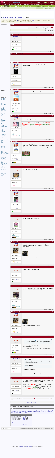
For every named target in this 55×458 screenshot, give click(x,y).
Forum (7, 6)
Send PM (45, 87)
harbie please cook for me (15, 410)
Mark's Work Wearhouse (4, 134)
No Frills (2, 142)
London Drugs (3, 131)
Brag (38, 6)
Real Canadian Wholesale (5, 154)
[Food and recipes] (48, 4)
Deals (7, 4)
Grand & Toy (3, 117)
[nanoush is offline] (16, 98)
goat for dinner (43, 409)
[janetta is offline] (16, 295)
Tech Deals (11, 4)
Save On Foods (3, 157)
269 (16, 350)
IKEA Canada (3, 125)
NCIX (2, 141)
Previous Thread (30, 402)
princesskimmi (16, 192)
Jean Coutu (2, 127)
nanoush (16, 91)
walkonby (16, 243)
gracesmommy (16, 64)
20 (16, 133)
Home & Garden (39, 4)
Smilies (24, 417)
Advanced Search (49, 8)
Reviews (32, 4)
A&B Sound (3, 98)
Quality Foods (3, 151)
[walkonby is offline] (16, 250)
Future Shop (3, 116)
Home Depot (3, 121)
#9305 (52, 141)
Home (5, 4)
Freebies (21, 4)
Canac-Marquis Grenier (4, 105)
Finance (28, 4)
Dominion (2, 108)
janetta (15, 287)
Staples (2, 161)
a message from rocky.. (20, 409)
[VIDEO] (24, 419)
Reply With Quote (51, 51)
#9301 (52, 34)
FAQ (2, 8)
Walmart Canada (3, 173)
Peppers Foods (3, 145)
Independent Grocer (4, 126)
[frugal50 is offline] (16, 225)
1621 (41, 28)
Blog (2, 6)
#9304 (52, 115)
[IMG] (24, 418)
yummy (27, 412)
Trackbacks (24, 421)
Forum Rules (24, 424)
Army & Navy (3, 100)
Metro (2, 137)
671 (34, 28)
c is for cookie (26, 409)
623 (31, 28)
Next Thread (35, 402)
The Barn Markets (3, 164)
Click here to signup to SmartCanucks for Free (17, 53)
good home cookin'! (49, 409)
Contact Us (21, 428)
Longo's (2, 132)
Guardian (2, 118)
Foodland (2, 114)
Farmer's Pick (3, 112)
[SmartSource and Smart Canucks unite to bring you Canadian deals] (5, 92)
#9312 (52, 311)
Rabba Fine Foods (4, 152)
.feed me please (13, 409)
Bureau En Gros (3, 104)
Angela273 (16, 380)
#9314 (52, 356)
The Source (2, 166)
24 (16, 259)
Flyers (18, 4)
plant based (33, 411)
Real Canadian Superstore (5, 153)
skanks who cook (43, 411)
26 (16, 208)
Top (30, 6)
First (36, 27)
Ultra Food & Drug (3, 169)
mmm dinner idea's (15, 411)
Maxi (1, 136)
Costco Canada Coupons (5, 107)
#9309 (52, 241)
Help (48, 2)
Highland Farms (3, 120)
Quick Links (22, 8)
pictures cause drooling (27, 411)
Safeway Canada (3, 156)
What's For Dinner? (17, 30)
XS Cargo (2, 174)
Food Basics (3, 113)
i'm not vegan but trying (39, 410)
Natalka (16, 143)
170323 (49, 30)
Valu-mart (2, 172)
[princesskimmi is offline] (16, 199)
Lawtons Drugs (3, 128)
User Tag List (12, 24)
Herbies (2, 119)
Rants (35, 4)
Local (44, 6)
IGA (1, 124)
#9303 (52, 89)
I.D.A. (2, 123)
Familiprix (2, 111)
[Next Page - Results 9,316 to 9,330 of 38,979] (43, 28)
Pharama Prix (3, 146)
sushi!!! (48, 411)
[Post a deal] (52, 4)
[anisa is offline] (16, 124)
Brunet (2, 103)
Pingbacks (13, 422)
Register (52, 2)
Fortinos (2, 115)
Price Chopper (3, 148)
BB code (24, 416)
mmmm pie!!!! (21, 411)
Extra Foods (3, 109)
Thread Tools (50, 32)
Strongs (2, 162)
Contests (25, 4)
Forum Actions (15, 8)
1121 (39, 28)
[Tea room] (45, 4)
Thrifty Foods (3, 167)
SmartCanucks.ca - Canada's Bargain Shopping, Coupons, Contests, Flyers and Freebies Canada (35, 428)
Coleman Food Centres (4, 106)
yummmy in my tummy (22, 412)
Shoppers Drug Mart (4, 159)
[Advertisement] (30, 57)
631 (33, 28)
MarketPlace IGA (3, 135)
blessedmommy (16, 269)
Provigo (2, 150)
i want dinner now (33, 410)
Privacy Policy (50, 428)
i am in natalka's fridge (23, 410)
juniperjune (16, 36)
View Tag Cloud (13, 413)
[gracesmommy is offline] (16, 71)
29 (16, 159)
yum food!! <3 (16, 412)
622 (29, 28)
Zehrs (2, 175)
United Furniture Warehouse (3, 171)
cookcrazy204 (16, 339)
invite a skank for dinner (47, 410)
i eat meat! (28, 410)
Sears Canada (3, 158)
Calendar (5, 8)
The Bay (2, 165)
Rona (2, 155)
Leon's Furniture (3, 129)
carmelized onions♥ (32, 409)
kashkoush (15, 168)
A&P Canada (3, 99)
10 (16, 47)
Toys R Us (2, 168)
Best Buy (2, 101)
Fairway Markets (3, 110)
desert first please (38, 409)
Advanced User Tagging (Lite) (22, 446)
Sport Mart (2, 160)
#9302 (52, 62)
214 (16, 390)
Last (45, 28)
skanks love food (37, 411)
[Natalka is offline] (16, 150)
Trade (51, 6)
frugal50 (16, 217)
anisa (16, 117)
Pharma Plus (3, 147)
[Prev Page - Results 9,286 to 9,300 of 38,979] (38, 27)
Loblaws (2, 130)
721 (36, 28)
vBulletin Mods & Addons (29, 446)
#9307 (52, 190)
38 (16, 279)
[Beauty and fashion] (46, 4)
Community (10, 8)
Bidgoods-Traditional (4, 102)
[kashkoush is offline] (16, 175)
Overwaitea (2, 143)
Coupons (14, 4)
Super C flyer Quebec (4, 163)
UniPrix (2, 170)
